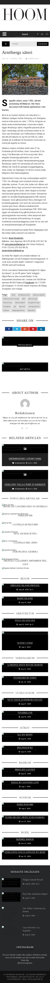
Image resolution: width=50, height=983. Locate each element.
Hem (6, 47)
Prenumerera (11, 33)
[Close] (4, 4)
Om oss (7, 17)
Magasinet (10, 57)
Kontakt (8, 28)
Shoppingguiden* (13, 63)
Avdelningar (11, 52)
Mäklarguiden (12, 68)
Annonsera (10, 22)
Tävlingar (10, 79)
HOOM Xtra (10, 73)
